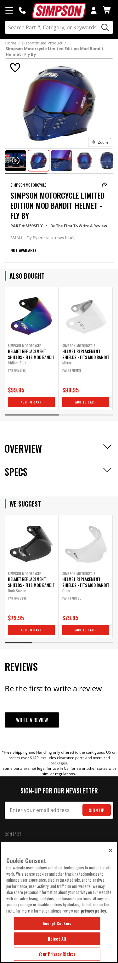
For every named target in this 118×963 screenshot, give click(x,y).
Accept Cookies (57, 923)
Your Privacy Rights (57, 954)
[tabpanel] (31, 348)
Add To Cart (31, 402)
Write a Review (32, 720)
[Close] (110, 850)
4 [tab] (99, 642)
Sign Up (96, 810)
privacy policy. (94, 911)
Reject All (57, 939)
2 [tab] (45, 642)
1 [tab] (18, 642)
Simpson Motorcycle (28, 185)
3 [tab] (72, 642)
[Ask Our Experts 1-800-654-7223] (22, 10)
